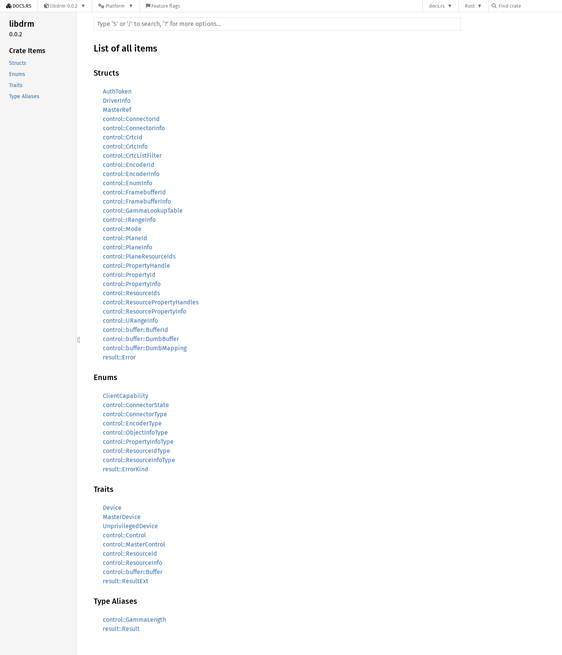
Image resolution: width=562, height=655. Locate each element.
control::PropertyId (129, 274)
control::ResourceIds (131, 293)
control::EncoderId (128, 164)
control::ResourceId (130, 553)
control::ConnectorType (135, 414)
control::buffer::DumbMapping (145, 348)
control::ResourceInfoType (139, 460)
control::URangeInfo (130, 320)
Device (112, 507)
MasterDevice (122, 517)
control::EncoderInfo (131, 174)
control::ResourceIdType (136, 450)
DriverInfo (116, 100)
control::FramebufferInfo (137, 201)
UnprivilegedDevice (130, 526)
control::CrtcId (123, 137)
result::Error (119, 357)
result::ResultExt (125, 581)
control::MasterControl (134, 544)
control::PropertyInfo (132, 284)
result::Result (121, 628)
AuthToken (117, 91)
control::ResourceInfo (132, 562)
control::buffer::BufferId (135, 329)
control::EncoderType (132, 423)
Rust (470, 6)
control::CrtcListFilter (132, 155)
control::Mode (122, 229)
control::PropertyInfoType (138, 441)
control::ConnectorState (136, 405)
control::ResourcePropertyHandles (150, 302)
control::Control (124, 535)
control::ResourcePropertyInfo (144, 311)
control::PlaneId (125, 238)
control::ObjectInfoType (135, 432)
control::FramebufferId (134, 192)
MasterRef (117, 109)
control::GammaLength (134, 619)
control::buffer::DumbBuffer (141, 339)
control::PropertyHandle (136, 265)
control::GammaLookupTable (143, 210)
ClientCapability (125, 395)
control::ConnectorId (131, 119)
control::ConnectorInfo (134, 128)
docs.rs (437, 6)
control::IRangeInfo (129, 219)
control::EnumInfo (127, 183)
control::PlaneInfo (127, 247)
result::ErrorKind (125, 469)
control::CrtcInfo (125, 146)
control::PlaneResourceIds (139, 256)
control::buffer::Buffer (132, 572)
